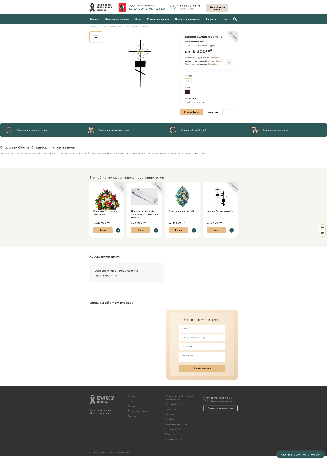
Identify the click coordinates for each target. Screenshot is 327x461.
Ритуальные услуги (107, 453)
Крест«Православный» (220, 211)
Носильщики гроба (174, 439)
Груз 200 (169, 419)
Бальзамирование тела (176, 424)
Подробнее (213, 64)
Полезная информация (187, 19)
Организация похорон (117, 19)
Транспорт (170, 434)
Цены (138, 19)
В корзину (213, 112)
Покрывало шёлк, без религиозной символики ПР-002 (144, 214)
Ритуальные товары (158, 19)
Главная (94, 19)
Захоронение (171, 409)
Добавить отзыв (202, 368)
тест (225, 19)
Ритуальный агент (173, 404)
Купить (103, 230)
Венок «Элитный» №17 (181, 211)
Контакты (211, 19)
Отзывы (131, 406)
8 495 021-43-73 (190, 5)
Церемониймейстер (174, 429)
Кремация (170, 414)
